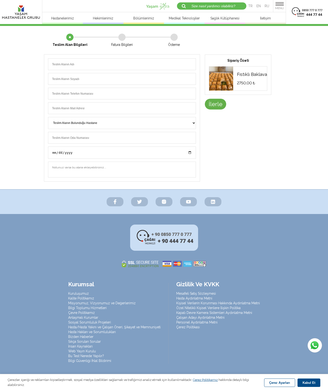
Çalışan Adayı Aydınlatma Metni (200, 317)
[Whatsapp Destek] (315, 345)
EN (258, 6)
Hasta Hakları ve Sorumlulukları (92, 332)
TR (250, 6)
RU (267, 6)
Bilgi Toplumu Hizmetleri (87, 308)
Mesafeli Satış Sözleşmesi (196, 293)
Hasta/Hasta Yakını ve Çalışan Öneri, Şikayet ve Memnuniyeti (114, 327)
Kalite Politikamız (81, 298)
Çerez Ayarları (279, 383)
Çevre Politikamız (81, 313)
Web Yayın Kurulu (82, 351)
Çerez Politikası (188, 327)
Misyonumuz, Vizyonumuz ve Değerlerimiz (102, 303)
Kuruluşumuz (78, 293)
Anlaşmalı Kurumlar (83, 317)
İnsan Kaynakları (80, 346)
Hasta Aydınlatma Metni (194, 298)
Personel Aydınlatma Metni (197, 322)
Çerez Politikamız (205, 380)
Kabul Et (309, 383)
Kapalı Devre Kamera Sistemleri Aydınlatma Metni (214, 313)
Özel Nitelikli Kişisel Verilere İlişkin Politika (208, 308)
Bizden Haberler (80, 337)
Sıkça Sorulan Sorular (84, 341)
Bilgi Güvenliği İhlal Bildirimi (89, 361)
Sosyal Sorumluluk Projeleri (89, 322)
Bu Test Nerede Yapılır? (86, 356)
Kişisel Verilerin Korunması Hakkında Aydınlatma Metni (218, 303)
